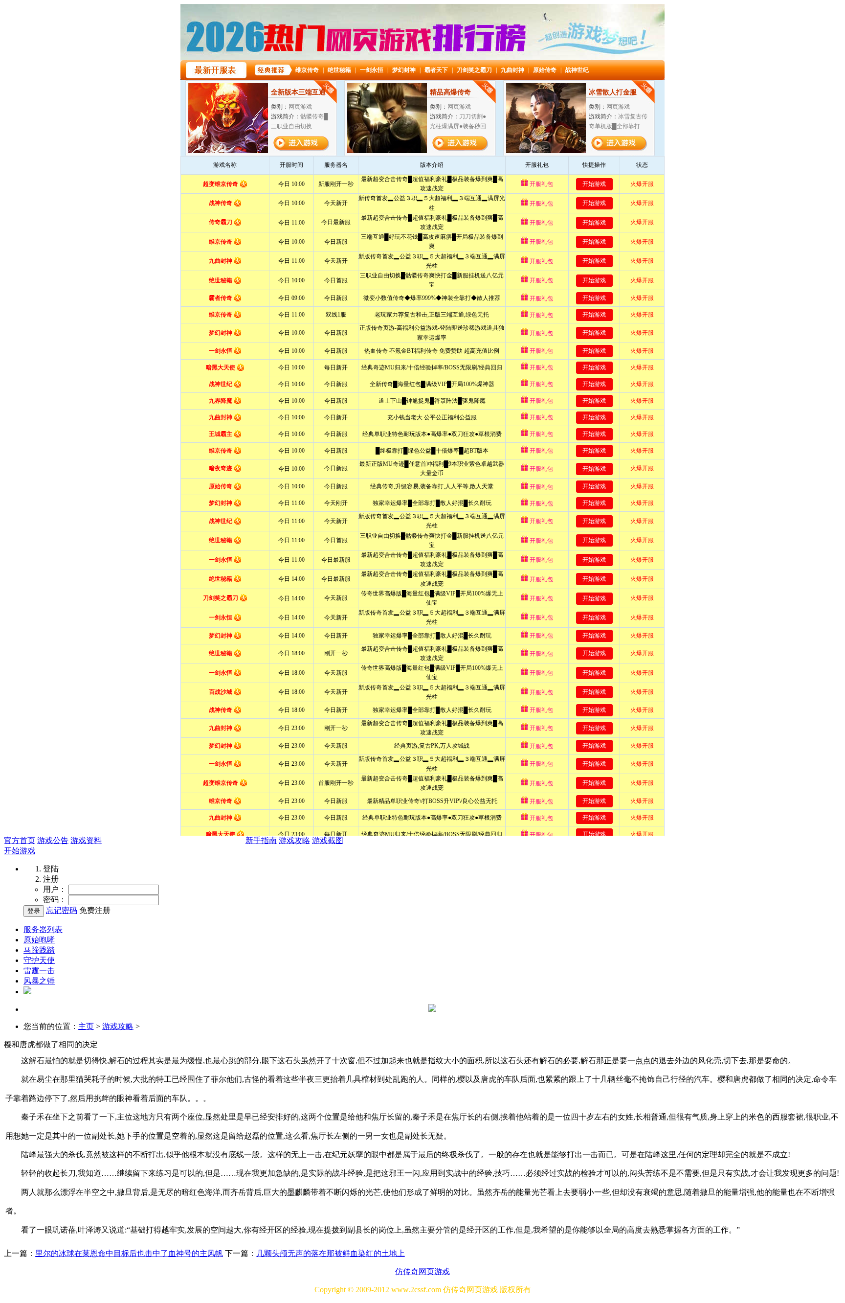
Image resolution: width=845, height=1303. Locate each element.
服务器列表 (43, 929)
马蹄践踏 (39, 950)
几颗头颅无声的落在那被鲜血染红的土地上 (330, 1253)
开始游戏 (19, 850)
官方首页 (19, 840)
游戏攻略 (294, 840)
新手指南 (261, 840)
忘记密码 (61, 910)
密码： (55, 899)
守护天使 (39, 960)
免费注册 (95, 910)
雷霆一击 (39, 970)
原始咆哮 (39, 940)
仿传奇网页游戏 (422, 1271)
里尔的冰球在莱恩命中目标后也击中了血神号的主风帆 (129, 1253)
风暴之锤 (39, 981)
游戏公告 (52, 840)
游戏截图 (327, 840)
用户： (55, 889)
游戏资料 (86, 840)
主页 (86, 1026)
